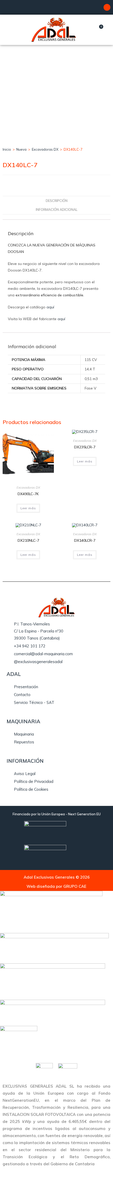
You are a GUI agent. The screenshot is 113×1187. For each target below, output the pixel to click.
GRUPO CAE (74, 886)
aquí (50, 307)
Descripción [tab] (57, 201)
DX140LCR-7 (84, 540)
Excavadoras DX (45, 149)
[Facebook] (107, 7)
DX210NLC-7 (28, 540)
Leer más (28, 508)
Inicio (7, 149)
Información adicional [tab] (57, 209)
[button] (11, 29)
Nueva (21, 149)
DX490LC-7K (28, 493)
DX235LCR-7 (84, 447)
